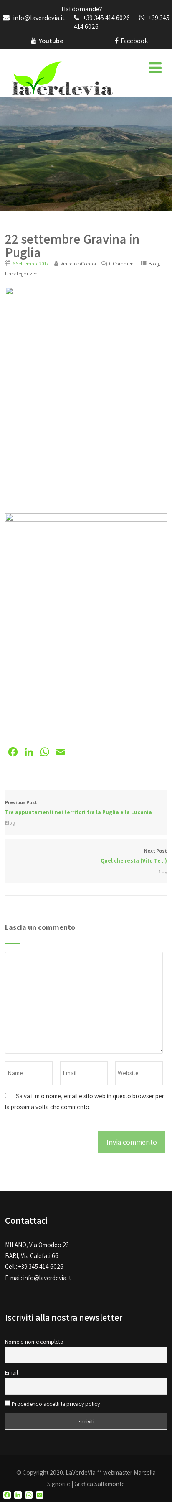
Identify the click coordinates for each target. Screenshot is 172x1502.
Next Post (134, 856)
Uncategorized (21, 273)
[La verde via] (62, 77)
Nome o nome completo (34, 1341)
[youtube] (34, 40)
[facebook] (117, 40)
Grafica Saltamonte (99, 1484)
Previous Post (79, 807)
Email (11, 1372)
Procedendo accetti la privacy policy (55, 1404)
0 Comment (122, 263)
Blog (154, 263)
